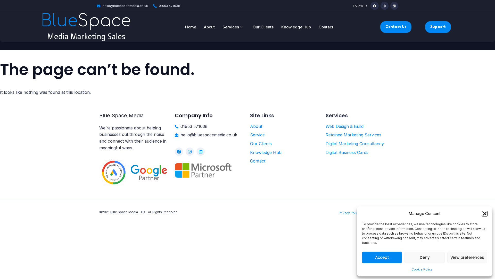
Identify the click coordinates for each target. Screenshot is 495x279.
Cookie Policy (422, 269)
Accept (382, 257)
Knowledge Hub (296, 27)
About (209, 27)
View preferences (467, 257)
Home (190, 27)
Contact (326, 27)
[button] (484, 213)
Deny (425, 257)
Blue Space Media (121, 115)
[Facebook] (374, 6)
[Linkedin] (394, 6)
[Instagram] (385, 6)
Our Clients (263, 27)
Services (230, 27)
